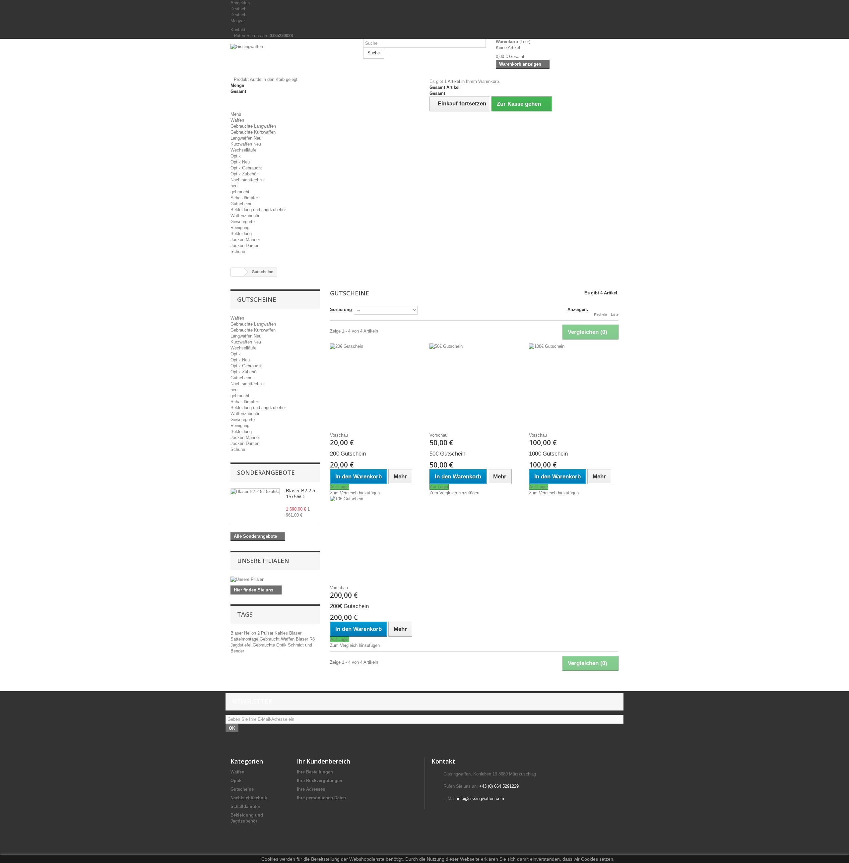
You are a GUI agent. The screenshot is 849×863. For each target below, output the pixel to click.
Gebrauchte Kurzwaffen (253, 132)
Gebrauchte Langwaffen (253, 126)
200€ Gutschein (349, 606)
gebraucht (239, 191)
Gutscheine (241, 203)
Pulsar (268, 633)
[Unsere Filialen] (275, 580)
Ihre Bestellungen (315, 772)
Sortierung (341, 309)
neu (233, 185)
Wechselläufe (243, 150)
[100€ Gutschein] (574, 384)
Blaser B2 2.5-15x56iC (301, 493)
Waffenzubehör (244, 215)
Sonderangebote (266, 472)
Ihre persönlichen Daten (321, 797)
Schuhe (237, 251)
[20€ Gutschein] (375, 384)
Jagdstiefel (241, 645)
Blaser (237, 633)
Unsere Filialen (263, 561)
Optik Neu (240, 161)
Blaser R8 (305, 639)
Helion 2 (252, 633)
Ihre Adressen (311, 789)
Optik (235, 156)
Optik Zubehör (244, 173)
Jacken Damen (244, 245)
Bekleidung (241, 233)
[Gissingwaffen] (291, 60)
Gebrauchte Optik (270, 645)
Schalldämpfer (244, 197)
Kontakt (237, 29)
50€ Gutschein (447, 454)
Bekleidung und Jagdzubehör (258, 209)
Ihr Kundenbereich (323, 761)
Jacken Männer (245, 239)
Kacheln (600, 314)
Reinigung (239, 227)
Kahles (282, 633)
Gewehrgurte (242, 221)
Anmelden (240, 2)
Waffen (237, 120)
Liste (615, 314)
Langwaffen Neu (245, 138)
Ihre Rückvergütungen (319, 780)
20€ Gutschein (348, 454)
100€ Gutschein (548, 454)
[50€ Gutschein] (474, 384)
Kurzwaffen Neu (245, 144)
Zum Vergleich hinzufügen (355, 492)
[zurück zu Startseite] (237, 272)
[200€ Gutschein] (375, 537)
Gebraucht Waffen (278, 639)
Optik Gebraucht (246, 167)
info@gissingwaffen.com (480, 798)
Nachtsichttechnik (247, 179)
